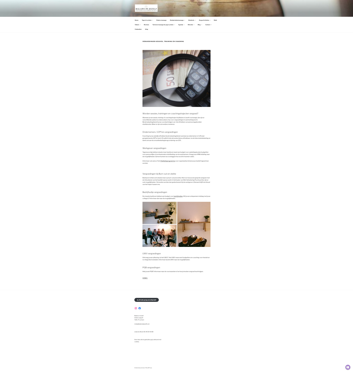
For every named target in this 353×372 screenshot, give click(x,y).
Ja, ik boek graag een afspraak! (146, 300)
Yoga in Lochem (146, 20)
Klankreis (191, 20)
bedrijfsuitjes (178, 196)
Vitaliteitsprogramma (167, 161)
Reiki (215, 20)
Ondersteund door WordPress (143, 368)
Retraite (190, 24)
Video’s (137, 24)
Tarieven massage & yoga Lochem (163, 24)
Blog (199, 24)
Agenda (180, 24)
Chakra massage (161, 20)
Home (136, 20)
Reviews (146, 24)
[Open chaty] (347, 367)
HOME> (145, 278)
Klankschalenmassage (177, 20)
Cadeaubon (138, 29)
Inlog (146, 29)
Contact (207, 24)
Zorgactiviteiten (204, 20)
